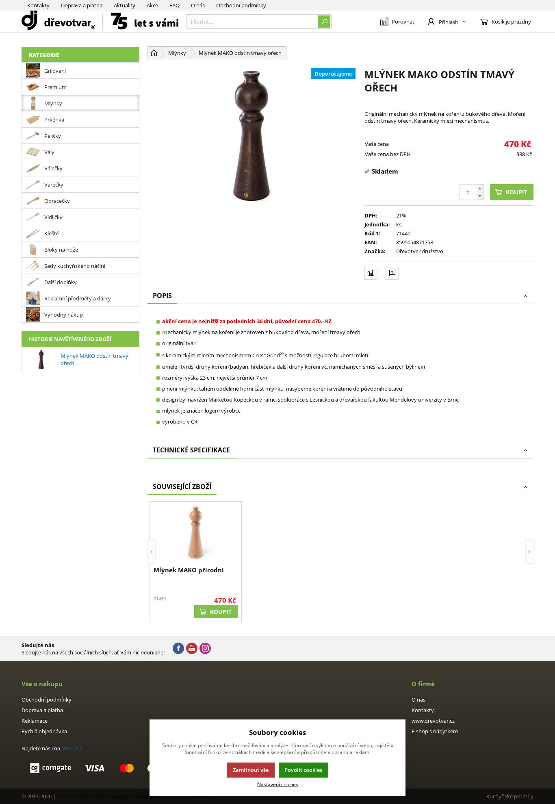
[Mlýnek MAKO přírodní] (196, 532)
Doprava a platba (81, 5)
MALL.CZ (71, 748)
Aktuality (124, 5)
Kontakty (38, 5)
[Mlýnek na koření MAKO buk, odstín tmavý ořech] (251, 135)
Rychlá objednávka (44, 731)
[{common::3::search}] (324, 21)
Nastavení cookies (277, 784)
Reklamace (35, 720)
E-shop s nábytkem (435, 731)
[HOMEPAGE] (154, 52)
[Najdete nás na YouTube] (191, 648)
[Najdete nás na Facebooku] (178, 648)
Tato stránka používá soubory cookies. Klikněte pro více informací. (136, 796)
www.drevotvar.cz (433, 720)
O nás (198, 5)
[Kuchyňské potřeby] (100, 22)
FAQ (174, 5)
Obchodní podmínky (241, 5)
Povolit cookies (303, 770)
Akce (152, 5)
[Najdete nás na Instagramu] (205, 648)
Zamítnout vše (251, 770)
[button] (151, 561)
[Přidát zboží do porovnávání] (370, 273)
